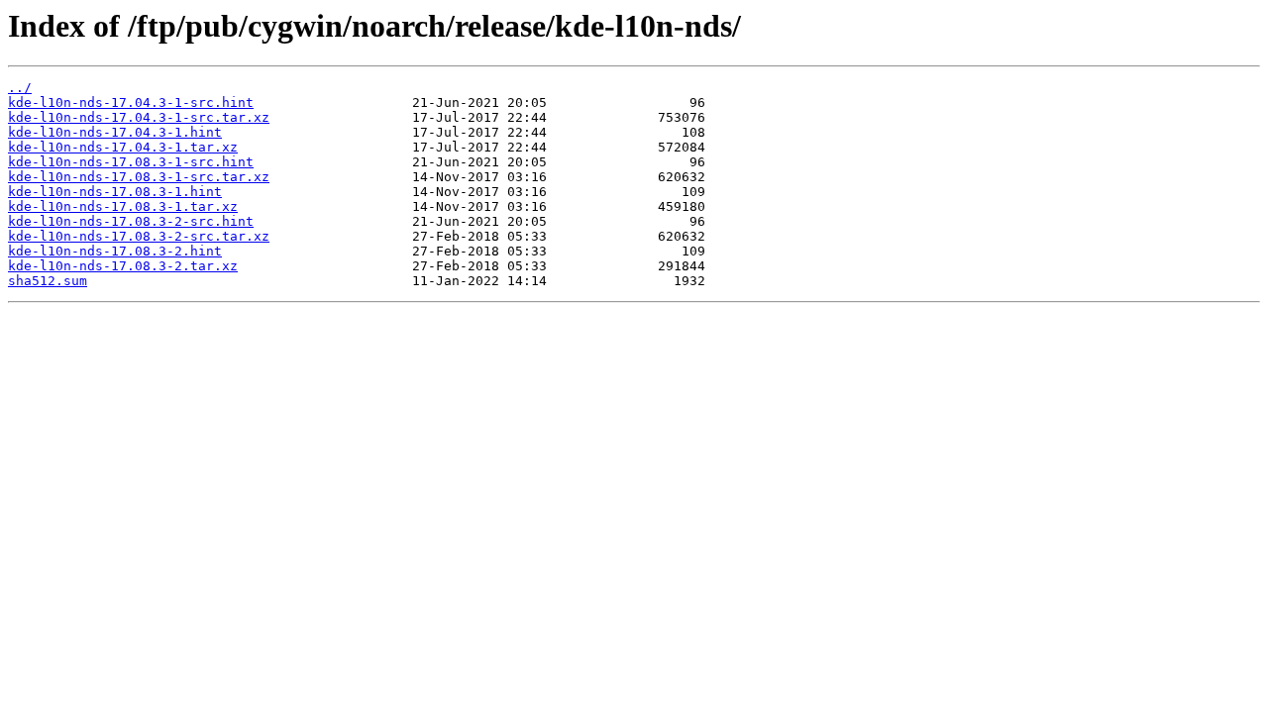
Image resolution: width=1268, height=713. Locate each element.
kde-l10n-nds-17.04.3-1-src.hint (131, 102)
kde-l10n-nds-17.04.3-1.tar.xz (123, 147)
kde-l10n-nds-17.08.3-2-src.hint (131, 221)
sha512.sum (47, 280)
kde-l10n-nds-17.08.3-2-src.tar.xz (138, 236)
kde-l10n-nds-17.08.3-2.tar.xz (123, 265)
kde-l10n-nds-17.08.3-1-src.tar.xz (138, 176)
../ (20, 87)
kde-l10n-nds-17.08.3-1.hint (115, 191)
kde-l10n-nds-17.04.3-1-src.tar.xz (138, 117)
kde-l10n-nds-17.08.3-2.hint (115, 251)
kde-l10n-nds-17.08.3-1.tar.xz (123, 206)
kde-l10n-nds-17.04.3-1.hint (115, 132)
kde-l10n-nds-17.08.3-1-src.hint (131, 161)
